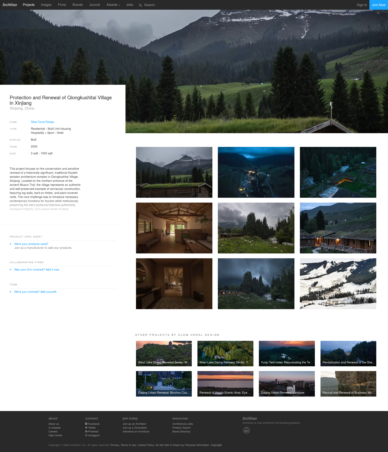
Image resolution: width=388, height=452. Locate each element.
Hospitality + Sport (42, 133)
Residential (38, 129)
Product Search (181, 427)
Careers (53, 431)
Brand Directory (181, 431)
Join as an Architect (134, 424)
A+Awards (54, 427)
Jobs (129, 4)
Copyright (216, 445)
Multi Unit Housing (59, 129)
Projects (29, 4)
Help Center (55, 435)
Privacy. (115, 445)
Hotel (60, 133)
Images (46, 4)
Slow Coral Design (42, 122)
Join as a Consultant (135, 427)
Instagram (93, 435)
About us (53, 424)
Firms (62, 4)
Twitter (91, 427)
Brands (78, 4)
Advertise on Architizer (136, 431)
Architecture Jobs (182, 424)
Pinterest (93, 431)
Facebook (93, 424)
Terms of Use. (129, 445)
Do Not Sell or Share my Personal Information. (183, 445)
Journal (94, 4)
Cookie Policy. (146, 445)
